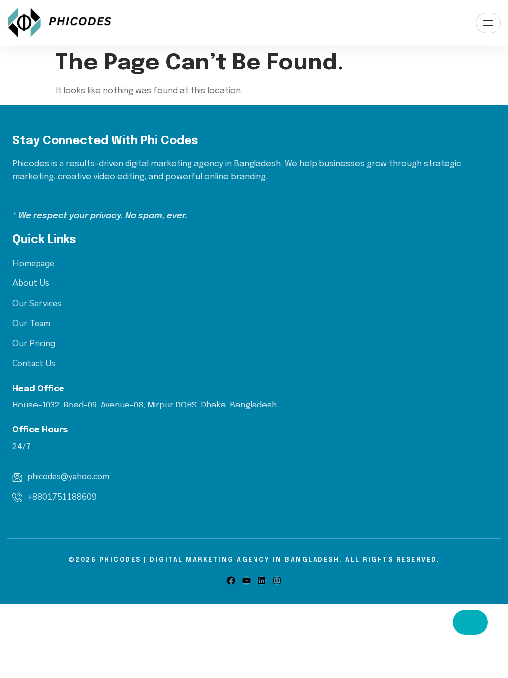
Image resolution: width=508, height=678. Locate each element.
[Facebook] (231, 580)
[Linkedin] (261, 580)
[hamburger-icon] (488, 23)
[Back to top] (470, 622)
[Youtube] (246, 580)
